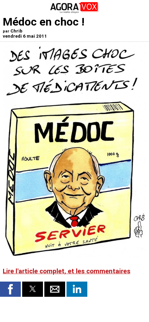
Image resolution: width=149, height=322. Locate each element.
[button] (10, 289)
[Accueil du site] (74, 12)
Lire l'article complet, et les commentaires (66, 271)
